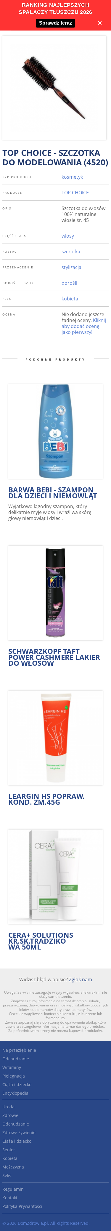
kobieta (70, 298)
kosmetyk (72, 177)
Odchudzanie (15, 1059)
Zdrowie (10, 1115)
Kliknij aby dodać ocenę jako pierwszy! (84, 326)
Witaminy (11, 1067)
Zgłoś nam (80, 979)
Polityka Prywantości (22, 1206)
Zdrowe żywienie (19, 1132)
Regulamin (13, 1189)
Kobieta (9, 1158)
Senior (8, 1149)
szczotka (71, 251)
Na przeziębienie (19, 1050)
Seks (6, 1175)
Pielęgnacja (13, 1076)
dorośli (69, 283)
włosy (68, 236)
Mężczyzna (13, 1167)
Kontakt (9, 1197)
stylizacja (71, 267)
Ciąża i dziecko (16, 1084)
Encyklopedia (15, 1093)
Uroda (8, 1107)
